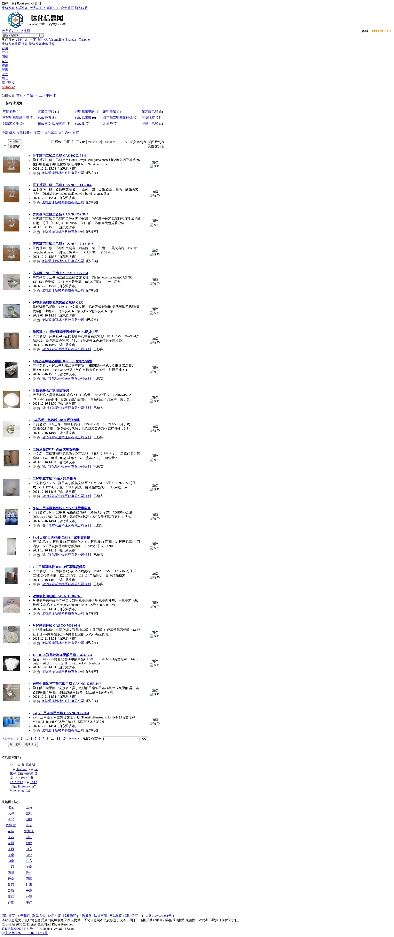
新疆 (11, 896)
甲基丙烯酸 (150, 123)
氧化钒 (43, 39)
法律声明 (100, 915)
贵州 (29, 873)
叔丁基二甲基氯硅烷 (118, 117)
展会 (5, 78)
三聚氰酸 (9, 111)
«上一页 (8, 738)
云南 (11, 879)
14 (58, 738)
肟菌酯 (29, 773)
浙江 (29, 837)
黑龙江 (29, 831)
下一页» (73, 738)
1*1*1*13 (16, 782)
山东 (29, 849)
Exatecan (71, 39)
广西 (11, 867)
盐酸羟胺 (44, 117)
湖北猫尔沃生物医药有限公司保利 (66, 349)
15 (64, 738)
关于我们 (23, 915)
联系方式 (39, 915)
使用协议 (54, 915)
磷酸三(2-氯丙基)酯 (52, 123)
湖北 (29, 855)
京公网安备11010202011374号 (26, 933)
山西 (29, 819)
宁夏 (29, 890)
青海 (11, 890)
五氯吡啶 (148, 117)
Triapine (84, 39)
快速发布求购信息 (42, 44)
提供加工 (50, 132)
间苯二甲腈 (46, 111)
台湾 (29, 896)
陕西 (11, 884)
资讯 (27, 31)
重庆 (29, 813)
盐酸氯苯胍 (83, 117)
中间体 (51, 95)
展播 (5, 69)
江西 (11, 849)
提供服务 (23, 132)
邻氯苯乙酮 (11, 123)
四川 (11, 873)
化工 (39, 95)
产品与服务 (38, 8)
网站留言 (131, 915)
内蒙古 (11, 825)
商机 (12, 31)
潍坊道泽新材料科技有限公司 (63, 173)
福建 (29, 843)
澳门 (29, 902)
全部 (5, 132)
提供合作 (64, 132)
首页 (5, 48)
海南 (29, 867)
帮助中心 (53, 8)
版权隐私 (69, 915)
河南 (11, 855)
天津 (11, 813)
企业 (19, 31)
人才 (5, 74)
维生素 (23, 39)
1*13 (13, 765)
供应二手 (37, 132)
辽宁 (29, 825)
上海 (29, 807)
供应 (12, 132)
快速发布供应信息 (15, 44)
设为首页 (67, 8)
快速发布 (8, 8)
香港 (11, 902)
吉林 (11, 831)
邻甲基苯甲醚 (85, 111)
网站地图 (116, 915)
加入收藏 (81, 8)
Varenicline (56, 39)
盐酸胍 (80, 123)
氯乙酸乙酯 (150, 111)
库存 (75, 132)
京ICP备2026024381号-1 (157, 915)
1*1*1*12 (20, 777)
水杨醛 (108, 123)
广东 (29, 861)
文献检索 (8, 87)
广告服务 (85, 915)
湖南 (11, 861)
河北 (11, 819)
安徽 (11, 843)
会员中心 (22, 8)
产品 (5, 31)
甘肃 (29, 884)
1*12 (33, 782)
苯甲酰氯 (109, 111)
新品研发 (8, 82)
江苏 (11, 837)
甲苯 (33, 39)
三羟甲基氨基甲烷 (16, 117)
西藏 (29, 879)
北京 (11, 807)
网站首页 (8, 915)
